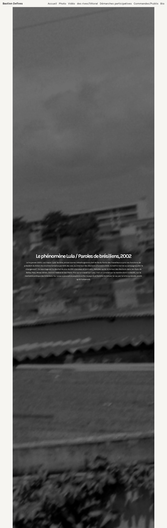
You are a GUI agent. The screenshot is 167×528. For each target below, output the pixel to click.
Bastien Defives (13, 3)
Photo (62, 3)
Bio (162, 3)
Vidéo (71, 3)
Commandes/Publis (146, 3)
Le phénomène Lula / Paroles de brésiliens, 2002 (83, 256)
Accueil (52, 3)
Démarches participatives (116, 3)
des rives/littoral (87, 3)
